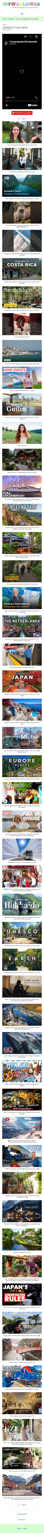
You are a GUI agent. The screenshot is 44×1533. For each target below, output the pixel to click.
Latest (25, 1528)
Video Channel (6, 30)
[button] (24, 118)
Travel (4, 24)
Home (19, 1528)
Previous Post (22, 1514)
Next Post (22, 1519)
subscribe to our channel (23, 113)
